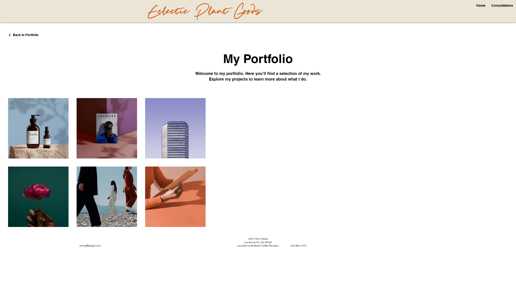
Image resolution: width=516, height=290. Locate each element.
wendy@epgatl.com (90, 245)
